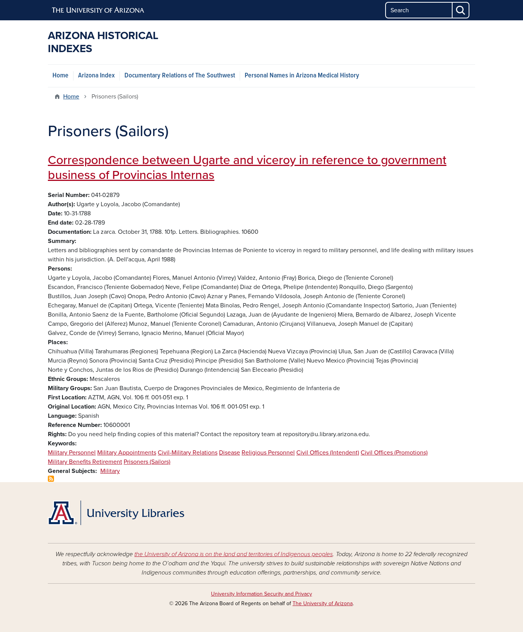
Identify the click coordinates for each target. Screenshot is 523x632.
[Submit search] (461, 10)
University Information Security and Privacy (261, 594)
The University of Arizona (323, 603)
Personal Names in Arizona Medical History (302, 75)
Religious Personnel (268, 452)
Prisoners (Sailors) (147, 462)
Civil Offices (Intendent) (327, 452)
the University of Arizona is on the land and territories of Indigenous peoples (233, 554)
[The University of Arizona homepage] (98, 10)
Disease (229, 452)
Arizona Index (96, 75)
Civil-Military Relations (187, 452)
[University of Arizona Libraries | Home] (116, 513)
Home (60, 75)
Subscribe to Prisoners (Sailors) (51, 479)
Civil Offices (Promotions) (394, 452)
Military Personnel (72, 452)
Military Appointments (126, 452)
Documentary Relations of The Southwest (179, 75)
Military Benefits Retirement (85, 462)
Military (110, 471)
